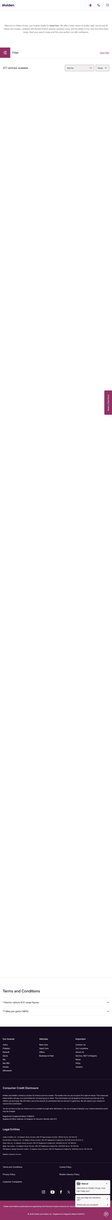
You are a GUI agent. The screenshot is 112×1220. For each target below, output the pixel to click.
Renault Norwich (71, 415)
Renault (6, 1052)
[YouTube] (53, 1192)
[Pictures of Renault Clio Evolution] (83, 440)
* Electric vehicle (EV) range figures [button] (21, 1002)
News (78, 1059)
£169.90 (101, 664)
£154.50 (47, 842)
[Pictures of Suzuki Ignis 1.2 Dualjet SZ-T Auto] (83, 178)
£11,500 (10, 664)
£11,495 (65, 580)
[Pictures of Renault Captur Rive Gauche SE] (83, 787)
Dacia (5, 1056)
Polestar (6, 1048)
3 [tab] (27, 109)
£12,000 (68, 931)
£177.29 (47, 752)
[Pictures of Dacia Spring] (29, 442)
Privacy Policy (9, 1174)
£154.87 (101, 842)
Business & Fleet (46, 1056)
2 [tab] (25, 109)
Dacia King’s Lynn (72, 153)
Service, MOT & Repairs (86, 1056)
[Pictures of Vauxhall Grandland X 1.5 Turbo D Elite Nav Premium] (83, 875)
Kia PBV (6, 1063)
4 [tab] (29, 109)
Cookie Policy (65, 1167)
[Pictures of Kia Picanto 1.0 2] (29, 94)
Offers (42, 1052)
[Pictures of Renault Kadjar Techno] (83, 614)
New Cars (43, 1044)
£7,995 (64, 145)
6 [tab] (34, 109)
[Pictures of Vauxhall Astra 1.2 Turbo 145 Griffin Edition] (29, 178)
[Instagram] (43, 1192)
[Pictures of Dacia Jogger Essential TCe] (29, 527)
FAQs (78, 1063)
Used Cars (43, 1048)
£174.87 (101, 752)
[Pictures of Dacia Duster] (29, 787)
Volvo (5, 1044)
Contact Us (81, 1044)
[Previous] (4, 94)
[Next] (52, 94)
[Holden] (8, 5)
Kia (4, 1059)
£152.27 (47, 318)
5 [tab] (86, 193)
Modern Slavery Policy (69, 1174)
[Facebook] (61, 1192)
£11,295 (65, 494)
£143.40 (46, 580)
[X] (68, 1192)
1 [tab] (23, 109)
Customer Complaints (12, 1182)
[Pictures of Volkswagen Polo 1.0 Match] (83, 265)
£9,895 (13, 407)
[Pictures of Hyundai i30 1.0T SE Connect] (29, 265)
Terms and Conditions (12, 1167)
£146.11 (102, 407)
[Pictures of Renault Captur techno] (29, 878)
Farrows (18, 1154)
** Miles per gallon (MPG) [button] (16, 1011)
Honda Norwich (16, 240)
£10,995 (13, 494)
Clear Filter (104, 52)
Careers (79, 1067)
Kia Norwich (15, 153)
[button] (5, 53)
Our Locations (82, 1048)
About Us (80, 1052)
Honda (6, 1067)
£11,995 (65, 752)
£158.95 (101, 494)
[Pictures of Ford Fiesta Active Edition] (83, 352)
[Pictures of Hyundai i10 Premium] (83, 698)
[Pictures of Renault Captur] (83, 96)
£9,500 (13, 232)
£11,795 (67, 664)
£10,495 (68, 407)
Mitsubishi (7, 1070)
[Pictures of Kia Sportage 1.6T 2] (29, 614)
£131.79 (47, 232)
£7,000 (10, 145)
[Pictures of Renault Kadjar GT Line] (29, 354)
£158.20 (47, 932)
